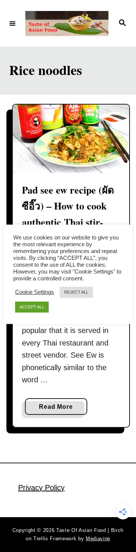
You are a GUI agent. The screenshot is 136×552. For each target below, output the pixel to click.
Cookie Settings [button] (34, 292)
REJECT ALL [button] (76, 292)
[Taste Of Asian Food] (67, 23)
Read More (58, 409)
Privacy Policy (41, 487)
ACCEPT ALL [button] (32, 307)
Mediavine (98, 538)
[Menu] (12, 23)
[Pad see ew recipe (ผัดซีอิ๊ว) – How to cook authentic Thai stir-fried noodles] (71, 139)
